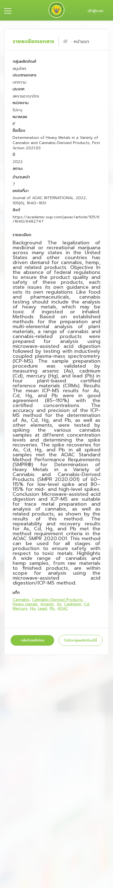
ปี (14, 154)
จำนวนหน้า (21, 177)
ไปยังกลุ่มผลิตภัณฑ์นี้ (80, 640)
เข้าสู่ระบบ (95, 11)
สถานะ (18, 168)
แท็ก (16, 592)
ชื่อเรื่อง (19, 130)
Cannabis (21, 600)
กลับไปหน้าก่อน (32, 640)
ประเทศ (18, 89)
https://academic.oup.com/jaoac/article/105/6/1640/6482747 (56, 219)
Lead (42, 608)
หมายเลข (20, 116)
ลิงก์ (16, 210)
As (59, 604)
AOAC (62, 608)
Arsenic (47, 604)
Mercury (20, 608)
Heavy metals (25, 604)
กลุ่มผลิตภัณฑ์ (24, 61)
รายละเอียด (22, 235)
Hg (32, 608)
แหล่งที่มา (21, 191)
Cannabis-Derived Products (57, 600)
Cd (86, 604)
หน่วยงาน (21, 103)
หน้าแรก (81, 41)
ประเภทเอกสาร (24, 75)
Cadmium (72, 604)
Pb (52, 608)
